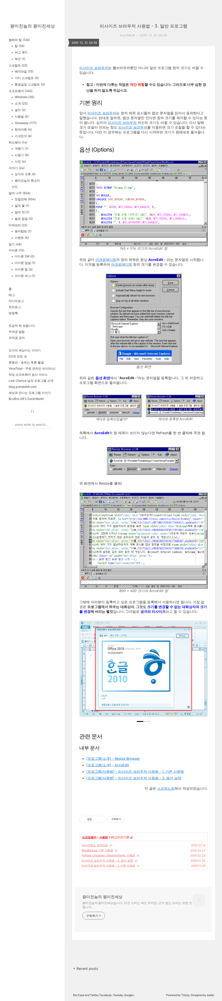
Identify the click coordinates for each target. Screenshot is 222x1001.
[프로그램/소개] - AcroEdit (107, 765)
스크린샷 (23, 136)
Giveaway (25, 123)
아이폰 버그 (24, 276)
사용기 (21, 155)
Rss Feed (78, 995)
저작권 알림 (17, 331)
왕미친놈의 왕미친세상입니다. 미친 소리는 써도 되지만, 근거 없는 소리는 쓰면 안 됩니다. (137, 905)
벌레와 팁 (19, 40)
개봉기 (21, 148)
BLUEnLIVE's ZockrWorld (26, 399)
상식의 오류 (25, 174)
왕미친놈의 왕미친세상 (32, 26)
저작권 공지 (17, 338)
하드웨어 (18, 142)
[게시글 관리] (101, 819)
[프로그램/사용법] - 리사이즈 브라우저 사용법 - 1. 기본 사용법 (135, 771)
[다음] (201, 670)
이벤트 (21, 237)
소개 (21, 103)
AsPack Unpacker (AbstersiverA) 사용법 (108, 855)
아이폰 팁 (23, 269)
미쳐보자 (18, 225)
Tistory (185, 995)
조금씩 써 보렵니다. (22, 325)
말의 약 (21, 212)
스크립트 (18, 65)
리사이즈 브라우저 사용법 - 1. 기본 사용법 (108, 865)
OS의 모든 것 (18, 356)
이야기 (16, 168)
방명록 (13, 313)
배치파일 (23, 71)
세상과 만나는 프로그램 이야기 (30, 393)
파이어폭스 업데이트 (95, 845)
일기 (15, 244)
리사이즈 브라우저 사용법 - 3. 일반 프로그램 (143, 26)
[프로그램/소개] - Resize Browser (113, 758)
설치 (20, 110)
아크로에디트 (105, 259)
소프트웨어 (21, 91)
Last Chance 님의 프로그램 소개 (31, 380)
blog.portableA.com (23, 386)
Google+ (129, 995)
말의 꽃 (21, 205)
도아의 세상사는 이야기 (25, 350)
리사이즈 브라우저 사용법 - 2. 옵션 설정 (107, 860)
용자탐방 (22, 231)
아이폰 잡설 (24, 263)
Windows (24, 97)
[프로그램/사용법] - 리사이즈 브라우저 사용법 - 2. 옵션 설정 (133, 778)
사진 (20, 161)
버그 (20, 52)
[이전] (85, 670)
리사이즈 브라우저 (93, 68)
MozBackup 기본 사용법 (97, 850)
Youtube (118, 995)
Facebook (106, 995)
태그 (12, 295)
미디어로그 (16, 301)
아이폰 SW (24, 256)
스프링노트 (166, 788)
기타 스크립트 (26, 78)
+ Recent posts (85, 968)
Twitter (94, 995)
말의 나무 (19, 193)
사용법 (21, 116)
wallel (210, 995)
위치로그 (15, 307)
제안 (19, 59)
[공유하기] (95, 819)
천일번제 (25, 199)
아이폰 (16, 250)
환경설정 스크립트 (29, 84)
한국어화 (23, 129)
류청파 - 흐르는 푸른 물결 (26, 362)
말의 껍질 (23, 218)
